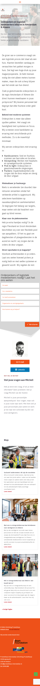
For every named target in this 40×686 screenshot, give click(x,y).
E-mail (21, 362)
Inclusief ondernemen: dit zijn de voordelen (19, 472)
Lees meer (8, 491)
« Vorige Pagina (7, 609)
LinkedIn (21, 369)
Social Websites (14, 629)
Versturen (33, 324)
